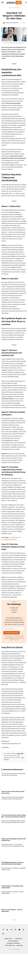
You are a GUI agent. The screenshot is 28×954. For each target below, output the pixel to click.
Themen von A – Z (9, 938)
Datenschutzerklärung (8, 638)
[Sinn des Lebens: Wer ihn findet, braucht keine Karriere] (14, 781)
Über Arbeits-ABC (10, 945)
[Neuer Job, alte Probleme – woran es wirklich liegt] (14, 899)
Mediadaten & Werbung (13, 943)
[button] (3, 951)
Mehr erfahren (16, 757)
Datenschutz (18, 938)
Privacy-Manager (13, 941)
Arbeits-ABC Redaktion (12, 22)
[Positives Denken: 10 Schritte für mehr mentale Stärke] (14, 875)
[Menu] (3, 2)
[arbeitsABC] (14, 2)
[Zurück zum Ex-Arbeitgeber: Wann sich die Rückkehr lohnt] (14, 828)
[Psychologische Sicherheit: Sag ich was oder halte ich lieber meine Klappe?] (14, 852)
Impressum (20, 945)
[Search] (25, 2)
